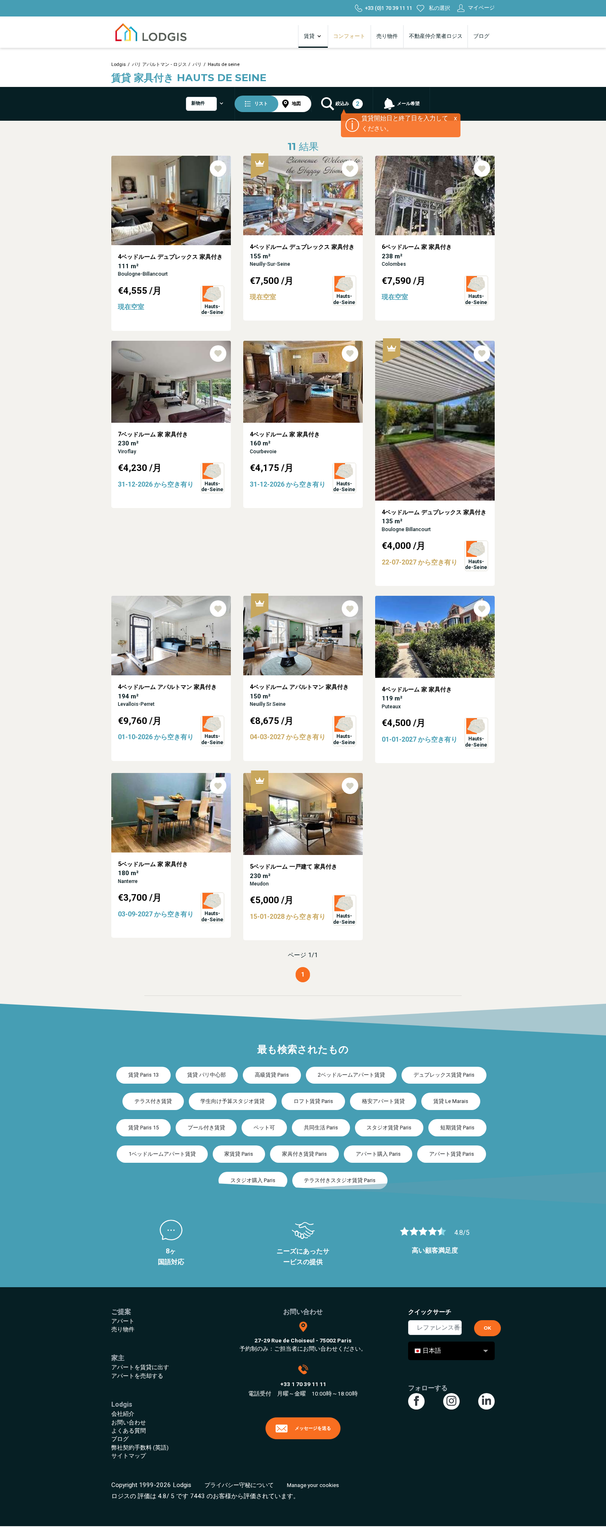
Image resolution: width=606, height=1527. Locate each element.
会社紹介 (122, 1413)
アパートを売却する (137, 1375)
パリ (197, 64)
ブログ (481, 36)
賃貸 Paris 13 (143, 1075)
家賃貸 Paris (238, 1154)
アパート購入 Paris (378, 1154)
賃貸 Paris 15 (143, 1127)
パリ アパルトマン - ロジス (159, 64)
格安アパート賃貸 (383, 1101)
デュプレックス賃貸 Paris (443, 1075)
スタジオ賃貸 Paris (388, 1127)
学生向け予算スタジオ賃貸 (232, 1101)
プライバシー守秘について (239, 1485)
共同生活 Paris (321, 1127)
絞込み (346, 104)
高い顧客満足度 (435, 1250)
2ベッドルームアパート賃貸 (351, 1075)
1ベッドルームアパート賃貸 (162, 1154)
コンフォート (349, 36)
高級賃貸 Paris (272, 1075)
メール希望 (408, 103)
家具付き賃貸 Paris (304, 1154)
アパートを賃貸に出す (140, 1367)
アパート (122, 1321)
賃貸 (310, 36)
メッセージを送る (313, 1428)
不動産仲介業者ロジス (436, 36)
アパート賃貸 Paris (451, 1154)
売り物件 (387, 36)
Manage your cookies (313, 1485)
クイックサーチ (429, 1312)
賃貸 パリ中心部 (206, 1075)
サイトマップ (128, 1455)
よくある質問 (128, 1430)
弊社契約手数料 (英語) (140, 1447)
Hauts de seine (224, 64)
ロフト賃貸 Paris (313, 1101)
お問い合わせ (128, 1422)
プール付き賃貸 (206, 1127)
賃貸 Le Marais (450, 1101)
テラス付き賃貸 (153, 1101)
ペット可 (264, 1127)
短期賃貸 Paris (457, 1127)
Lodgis (118, 64)
